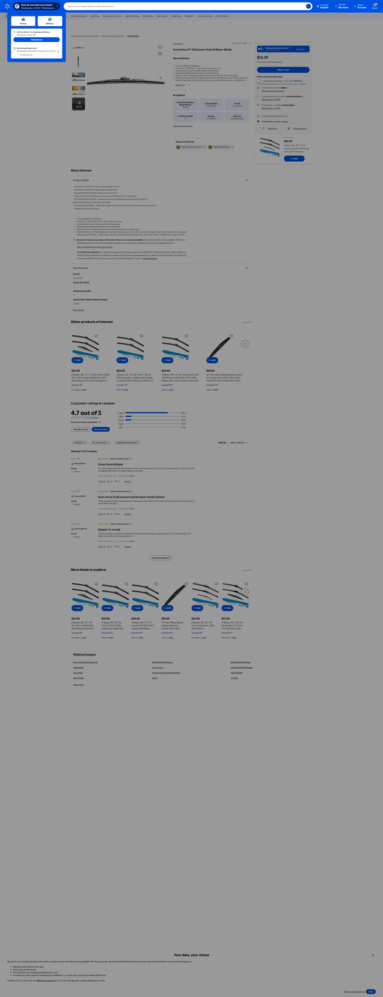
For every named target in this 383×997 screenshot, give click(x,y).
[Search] (308, 6)
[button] (342, 6)
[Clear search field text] (301, 6)
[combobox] (188, 6)
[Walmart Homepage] (7, 6)
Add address (36, 39)
